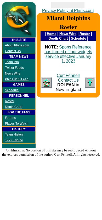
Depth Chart (13, 107)
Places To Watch (17, 123)
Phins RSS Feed (17, 79)
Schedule (12, 90)
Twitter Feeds (14, 68)
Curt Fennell (68, 75)
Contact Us (13, 51)
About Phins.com (17, 45)
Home (51, 34)
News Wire (12, 73)
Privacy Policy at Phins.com (68, 10)
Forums (10, 118)
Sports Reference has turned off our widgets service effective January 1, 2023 (68, 54)
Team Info (12, 62)
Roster (9, 101)
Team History (14, 134)
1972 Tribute (14, 140)
